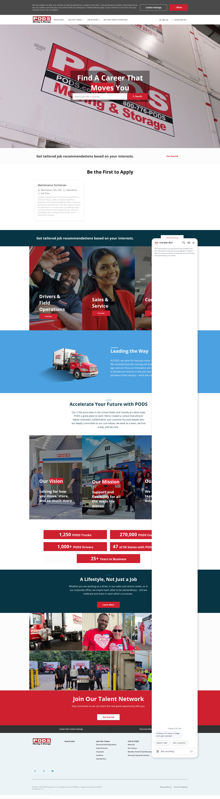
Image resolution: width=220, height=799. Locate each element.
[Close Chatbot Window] (193, 242)
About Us (131, 745)
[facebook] (35, 771)
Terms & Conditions (181, 787)
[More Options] (157, 751)
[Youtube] (52, 771)
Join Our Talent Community (116, 19)
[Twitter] (44, 771)
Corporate (100, 752)
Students (99, 755)
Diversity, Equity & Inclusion (138, 755)
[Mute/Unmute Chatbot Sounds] (189, 242)
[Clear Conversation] (184, 242)
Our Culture (132, 748)
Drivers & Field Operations (106, 745)
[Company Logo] (41, 19)
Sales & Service (102, 748)
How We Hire (101, 759)
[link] (163, 19)
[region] (175, 497)
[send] (191, 751)
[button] (153, 7)
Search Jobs (59, 19)
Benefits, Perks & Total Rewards (140, 752)
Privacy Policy (165, 787)
